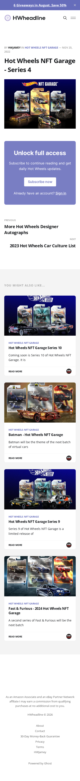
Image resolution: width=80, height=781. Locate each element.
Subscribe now (40, 182)
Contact (40, 731)
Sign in (60, 193)
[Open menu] (73, 18)
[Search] (65, 18)
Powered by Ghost (40, 763)
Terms (40, 747)
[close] (74, 5)
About (40, 726)
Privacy (40, 742)
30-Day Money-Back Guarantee (40, 736)
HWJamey (14, 47)
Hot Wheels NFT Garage (41, 47)
